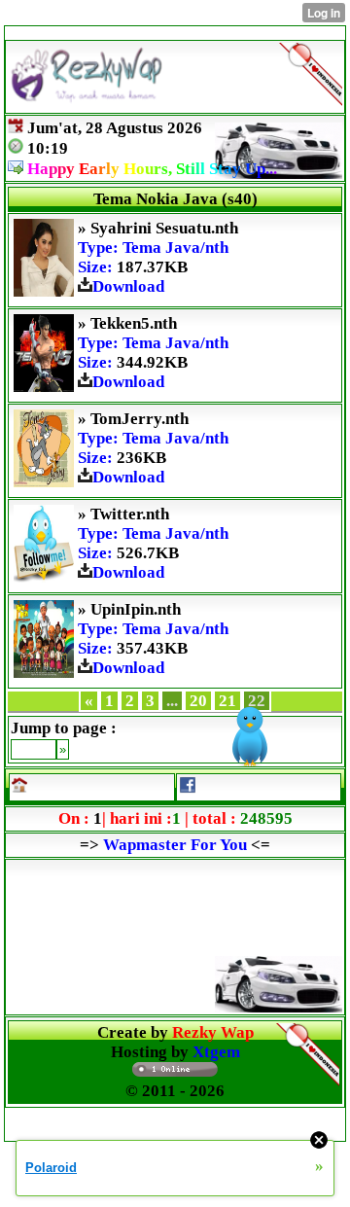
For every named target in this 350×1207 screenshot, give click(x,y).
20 (198, 701)
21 (227, 701)
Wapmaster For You (175, 844)
